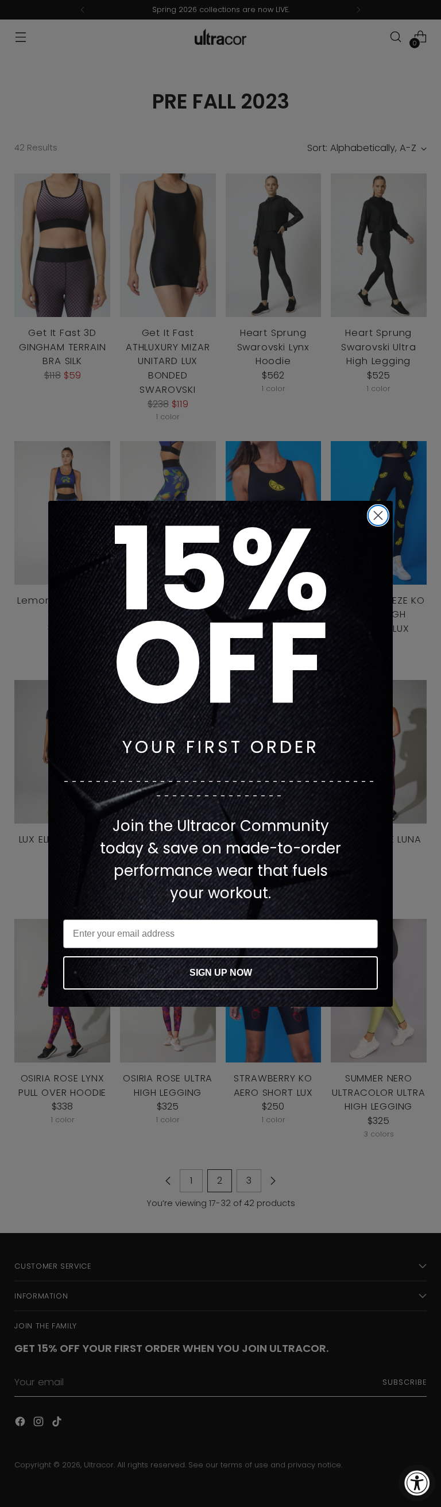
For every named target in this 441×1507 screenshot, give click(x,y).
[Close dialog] (378, 515)
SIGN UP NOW (220, 972)
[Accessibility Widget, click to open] (417, 1483)
